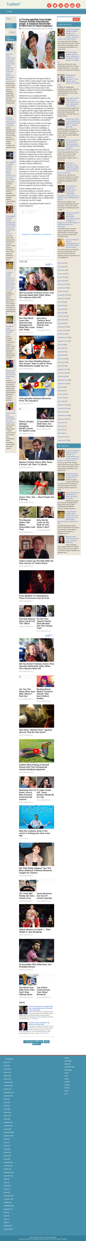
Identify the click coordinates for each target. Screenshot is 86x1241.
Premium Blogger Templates (59, 1239)
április (6, 1069)
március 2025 (62, 316)
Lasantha (47, 1239)
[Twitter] (55, 5)
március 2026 (62, 274)
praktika (66, 1088)
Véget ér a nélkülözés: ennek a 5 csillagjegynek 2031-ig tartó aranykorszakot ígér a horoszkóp (72, 243)
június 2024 (61, 348)
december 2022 (62, 405)
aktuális (50, 28)
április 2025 (61, 313)
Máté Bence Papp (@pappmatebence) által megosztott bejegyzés (42, 256)
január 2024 (61, 366)
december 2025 (62, 284)
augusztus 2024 (62, 341)
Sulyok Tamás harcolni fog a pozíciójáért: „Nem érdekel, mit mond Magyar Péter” (10, 413)
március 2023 (62, 394)
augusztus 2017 (62, 440)
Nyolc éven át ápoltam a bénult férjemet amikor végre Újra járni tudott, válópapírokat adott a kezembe (72, 102)
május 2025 (61, 309)
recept (66, 1091)
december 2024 (62, 327)
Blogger (54, 1237)
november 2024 (62, 330)
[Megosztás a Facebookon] (26, 261)
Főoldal (9, 11)
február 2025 (61, 320)
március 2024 (62, 359)
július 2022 (61, 422)
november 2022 (62, 408)
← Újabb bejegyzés (30, 1041)
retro (65, 1094)
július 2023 (61, 387)
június (6, 1062)
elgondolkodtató (69, 1067)
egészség (67, 1064)
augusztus (7, 1096)
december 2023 (62, 369)
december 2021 (62, 437)
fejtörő (66, 1073)
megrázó (67, 1085)
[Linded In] (66, 5)
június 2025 (61, 305)
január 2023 (61, 401)
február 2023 (61, 398)
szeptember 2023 (63, 380)
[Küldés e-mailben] (20, 261)
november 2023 (62, 373)
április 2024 (61, 355)
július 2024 (61, 344)
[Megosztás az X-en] (24, 261)
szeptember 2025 (63, 295)
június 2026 (61, 263)
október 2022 (62, 412)
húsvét (66, 1079)
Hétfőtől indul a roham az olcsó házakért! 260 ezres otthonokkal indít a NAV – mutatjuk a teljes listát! (73, 123)
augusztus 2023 (62, 383)
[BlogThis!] (22, 261)
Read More (35, 1018)
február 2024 (61, 362)
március (6, 1072)
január (6, 1079)
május (6, 1065)
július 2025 (61, 302)
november (7, 1085)
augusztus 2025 (62, 298)
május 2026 (61, 266)
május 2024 (61, 352)
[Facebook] (49, 5)
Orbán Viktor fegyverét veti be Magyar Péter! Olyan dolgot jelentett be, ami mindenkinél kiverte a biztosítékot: (41, 1008)
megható (67, 1082)
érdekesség (68, 1070)
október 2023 (62, 376)
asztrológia (67, 1061)
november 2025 (62, 288)
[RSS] (78, 5)
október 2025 (62, 291)
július (6, 1099)
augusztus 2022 (62, 419)
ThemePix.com (29, 1239)
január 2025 (61, 323)
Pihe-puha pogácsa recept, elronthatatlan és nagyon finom (72, 475)
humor (66, 1076)
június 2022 (61, 426)
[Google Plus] (60, 5)
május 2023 (61, 390)
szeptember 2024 (63, 337)
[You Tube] (72, 5)
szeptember (8, 1092)
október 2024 (62, 334)
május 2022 (61, 429)
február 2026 (61, 277)
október (6, 1089)
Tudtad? (13, 4)
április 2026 (61, 270)
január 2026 (61, 281)
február (6, 1076)
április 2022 (61, 433)
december (7, 1082)
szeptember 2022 (63, 415)
